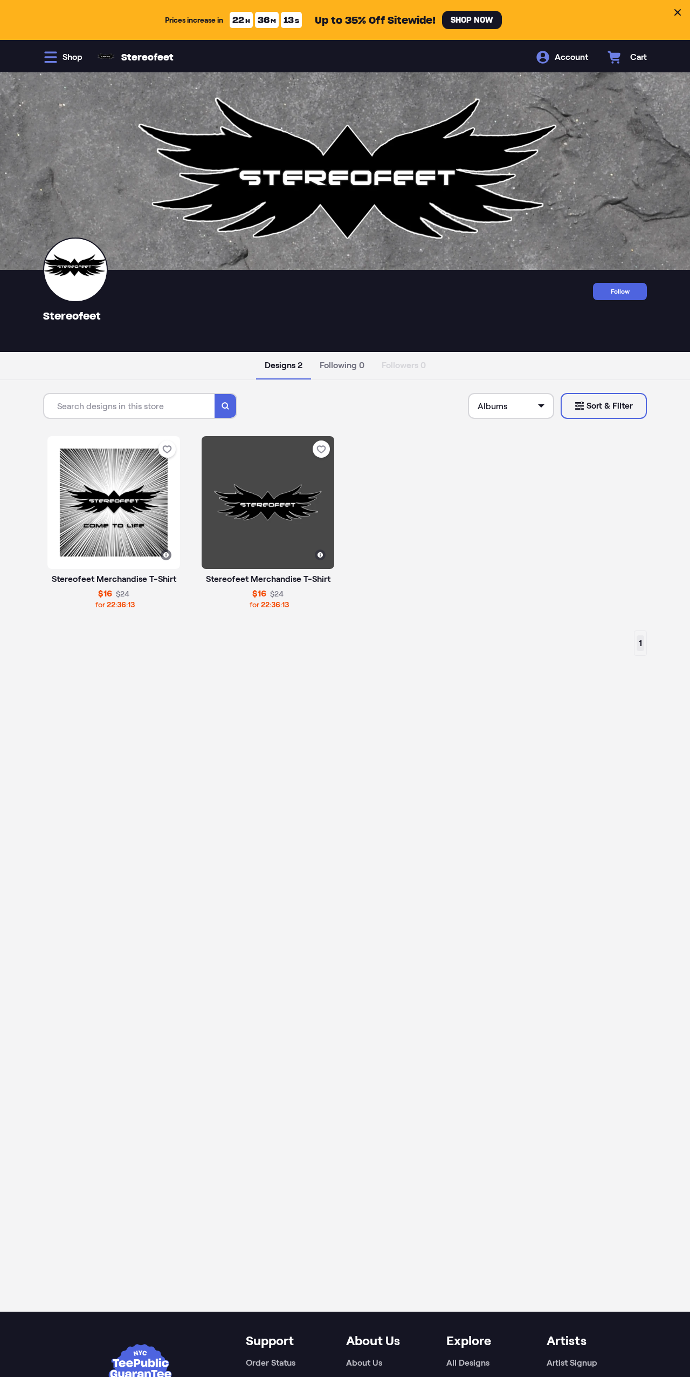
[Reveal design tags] (166, 555)
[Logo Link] (106, 57)
